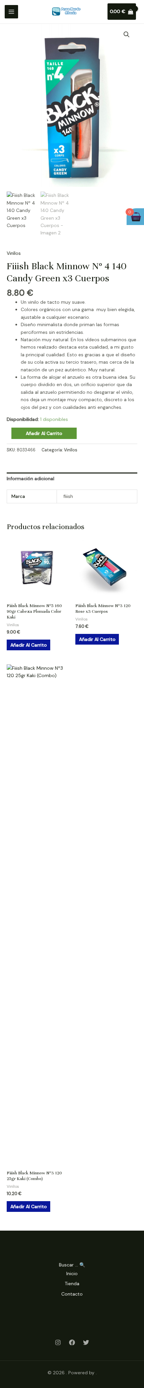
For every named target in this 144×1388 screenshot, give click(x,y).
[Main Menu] (11, 11)
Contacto (72, 1294)
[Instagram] (58, 1342)
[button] (127, 34)
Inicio (72, 1273)
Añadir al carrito (44, 433)
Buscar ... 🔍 (72, 1265)
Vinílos (14, 253)
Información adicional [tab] (30, 479)
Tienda (72, 1284)
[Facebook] (72, 1342)
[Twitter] (86, 1342)
